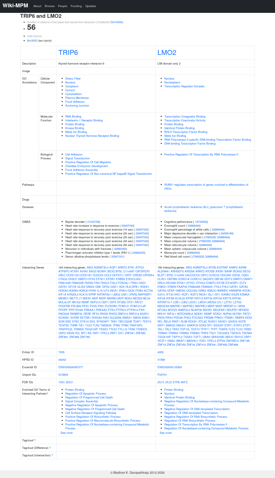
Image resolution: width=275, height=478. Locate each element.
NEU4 (146, 298)
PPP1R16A (76, 310)
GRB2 (202, 290)
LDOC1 (192, 302)
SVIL (93, 321)
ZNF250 (181, 344)
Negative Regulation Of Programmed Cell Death (95, 409)
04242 (62, 359)
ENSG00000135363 (169, 367)
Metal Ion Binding (76, 132)
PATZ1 (139, 302)
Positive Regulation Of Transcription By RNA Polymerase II (201, 154)
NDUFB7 (232, 310)
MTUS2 (162, 310)
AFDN (212, 267)
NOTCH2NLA (185, 314)
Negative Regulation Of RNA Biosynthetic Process (195, 417)
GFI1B (72, 287)
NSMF (85, 302)
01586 (161, 359)
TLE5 (88, 325)
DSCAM (171, 283)
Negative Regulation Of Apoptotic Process (91, 405)
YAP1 (95, 333)
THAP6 (223, 329)
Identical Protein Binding (179, 128)
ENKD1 (162, 287)
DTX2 (91, 279)
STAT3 (238, 325)
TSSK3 (103, 329)
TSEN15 (235, 333)
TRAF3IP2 (135, 325)
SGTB (242, 321)
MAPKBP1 (145, 294)
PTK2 (111, 310)
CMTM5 (172, 279)
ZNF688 (74, 337)
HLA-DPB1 (132, 287)
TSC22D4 (223, 333)
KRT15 (198, 298)
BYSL (119, 271)
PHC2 (187, 317)
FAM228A (194, 287)
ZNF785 (85, 337)
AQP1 (113, 267)
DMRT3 (82, 279)
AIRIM (242, 267)
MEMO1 (63, 298)
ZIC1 (121, 333)
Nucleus (70, 82)
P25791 (162, 374)
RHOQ (113, 314)
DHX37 (72, 279)
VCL (77, 333)
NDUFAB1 (219, 310)
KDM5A (244, 294)
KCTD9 (148, 290)
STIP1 (247, 325)
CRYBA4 (148, 275)
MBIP (211, 306)
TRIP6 (68, 52)
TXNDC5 (141, 329)
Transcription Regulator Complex (184, 86)
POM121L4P (138, 306)
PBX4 (169, 317)
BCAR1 (102, 271)
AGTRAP (222, 267)
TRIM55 (184, 333)
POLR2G (197, 317)
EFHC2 (200, 283)
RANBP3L (76, 314)
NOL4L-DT (64, 302)
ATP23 (139, 267)
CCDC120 (72, 275)
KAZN (235, 294)
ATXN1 (74, 271)
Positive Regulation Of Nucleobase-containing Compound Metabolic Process (107, 426)
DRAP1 (248, 279)
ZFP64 (221, 341)
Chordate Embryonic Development (86, 166)
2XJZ (168, 382)
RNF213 (123, 314)
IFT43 (169, 294)
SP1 (209, 325)
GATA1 (62, 287)
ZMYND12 (232, 341)
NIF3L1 (171, 314)
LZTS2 (237, 302)
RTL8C (203, 321)
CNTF (128, 275)
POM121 (123, 306)
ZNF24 (171, 344)
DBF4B (218, 279)
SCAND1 (64, 317)
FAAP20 (182, 287)
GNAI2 (90, 287)
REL (160, 321)
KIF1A (62, 294)
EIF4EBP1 (232, 283)
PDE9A (178, 317)
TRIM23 (162, 333)
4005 (160, 352)
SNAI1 (146, 317)
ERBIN (172, 287)
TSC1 (212, 333)
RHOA (104, 314)
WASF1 (181, 341)
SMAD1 (127, 317)
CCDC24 (98, 275)
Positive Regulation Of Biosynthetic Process (93, 417)
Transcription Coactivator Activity (185, 120)
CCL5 (107, 275)
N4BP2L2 (184, 310)
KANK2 (226, 294)
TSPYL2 (177, 337)
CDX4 (245, 275)
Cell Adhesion (73, 154)
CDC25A (225, 275)
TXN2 (131, 329)
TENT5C (63, 325)
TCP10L (185, 329)
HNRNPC (222, 290)
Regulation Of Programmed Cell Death (89, 397)
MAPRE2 (188, 306)
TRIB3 (247, 329)
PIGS (93, 306)
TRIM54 (173, 333)
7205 (61, 352)
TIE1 (81, 325)
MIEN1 (87, 298)
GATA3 (161, 290)
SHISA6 (97, 317)
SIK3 (106, 317)
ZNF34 (191, 344)
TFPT (214, 329)
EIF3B (221, 283)
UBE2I (229, 337)
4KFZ (184, 382)
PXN (141, 310)
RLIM (184, 321)
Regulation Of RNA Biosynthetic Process (189, 420)
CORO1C (196, 279)
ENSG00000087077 (70, 367)
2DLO (69, 382)
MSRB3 (112, 298)
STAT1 (228, 325)
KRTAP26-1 (104, 294)
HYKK (92, 290)
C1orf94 (179, 275)
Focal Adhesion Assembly (81, 170)
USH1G (238, 337)
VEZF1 (161, 341)
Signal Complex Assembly (81, 401)
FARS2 (89, 283)
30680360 (120, 249)
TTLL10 (122, 329)
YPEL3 (104, 333)
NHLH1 (161, 314)
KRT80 (236, 298)
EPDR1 (110, 279)
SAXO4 (232, 321)
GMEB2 (180, 290)
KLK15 (83, 294)
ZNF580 (140, 333)
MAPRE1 (176, 306)
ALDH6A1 (163, 271)
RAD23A (63, 314)
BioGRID (32, 40)
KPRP (92, 294)
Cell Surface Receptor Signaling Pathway (90, 413)
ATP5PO (63, 271)
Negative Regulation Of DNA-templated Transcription (197, 409)
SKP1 (161, 325)
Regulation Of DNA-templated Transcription (191, 413)
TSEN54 (246, 333)
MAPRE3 (201, 306)
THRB (74, 325)
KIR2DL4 (72, 294)
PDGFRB (64, 306)
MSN (241, 306)
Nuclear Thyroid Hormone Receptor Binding (92, 136)
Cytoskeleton (73, 94)
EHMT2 (211, 283)
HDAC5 (211, 290)
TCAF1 (137, 321)
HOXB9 (73, 290)
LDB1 (176, 302)
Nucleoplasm (172, 82)
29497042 (127, 225)
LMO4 (202, 302)
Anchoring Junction (77, 105)
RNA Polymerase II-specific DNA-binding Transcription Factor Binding (207, 139)
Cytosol (70, 90)
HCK (122, 287)
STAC (75, 321)
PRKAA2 (101, 310)
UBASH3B (217, 337)
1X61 (61, 382)
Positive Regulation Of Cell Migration (88, 162)
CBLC (62, 275)
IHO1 (177, 294)
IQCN (130, 290)
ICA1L (161, 294)
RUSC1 (212, 321)
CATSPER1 (142, 271)
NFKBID (243, 310)
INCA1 (114, 290)
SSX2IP (218, 325)
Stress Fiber (73, 78)
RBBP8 (239, 317)
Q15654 (63, 374)
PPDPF (63, 310)
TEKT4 (146, 321)
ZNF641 (212, 344)
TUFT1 (197, 337)
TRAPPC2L (65, 329)
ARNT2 (122, 267)
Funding (76, 6)
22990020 (138, 252)
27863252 (210, 237)
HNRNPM (235, 290)
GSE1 (114, 287)
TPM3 (116, 325)
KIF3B (170, 298)
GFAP (171, 290)
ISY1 (217, 294)
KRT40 (217, 298)
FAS (97, 283)
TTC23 (113, 329)
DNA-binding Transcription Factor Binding (189, 143)
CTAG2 (62, 279)
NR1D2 (76, 302)
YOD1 (202, 341)
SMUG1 (181, 325)
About (37, 6)
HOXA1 (144, 287)
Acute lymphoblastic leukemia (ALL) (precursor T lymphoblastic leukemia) (203, 209)
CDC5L (236, 275)
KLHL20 (180, 298)
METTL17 (76, 298)
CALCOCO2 (192, 275)
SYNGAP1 (103, 321)
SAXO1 (144, 314)
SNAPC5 (192, 325)
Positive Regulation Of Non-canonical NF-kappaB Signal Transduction (108, 174)
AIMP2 (233, 267)
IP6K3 (123, 290)
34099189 (226, 233)
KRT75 (227, 298)
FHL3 (113, 283)
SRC (68, 321)
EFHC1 (100, 279)
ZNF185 (245, 341)
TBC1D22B (125, 321)
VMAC (171, 341)
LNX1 (124, 294)
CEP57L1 (118, 275)
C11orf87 (128, 271)
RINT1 (176, 321)
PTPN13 (121, 310)
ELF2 (243, 283)
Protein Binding (74, 124)
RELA (167, 321)
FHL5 (225, 287)
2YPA (176, 382)
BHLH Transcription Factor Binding (185, 132)
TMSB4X (106, 325)
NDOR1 (207, 310)
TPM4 (124, 325)
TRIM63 (195, 333)
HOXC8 (83, 290)
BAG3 (92, 271)
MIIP (95, 298)
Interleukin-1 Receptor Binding (84, 120)
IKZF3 (194, 294)
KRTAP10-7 (164, 302)
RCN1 (248, 317)
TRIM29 (79, 329)
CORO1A (183, 279)
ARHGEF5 (177, 271)
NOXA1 (198, 314)
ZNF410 (201, 344)
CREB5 (137, 275)
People (62, 6)
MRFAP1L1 (230, 306)
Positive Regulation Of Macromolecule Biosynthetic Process (103, 420)
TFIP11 (205, 329)
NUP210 (95, 302)
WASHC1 (192, 341)
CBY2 (204, 275)
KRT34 (208, 298)
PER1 (85, 306)
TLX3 (239, 329)
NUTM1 (237, 314)
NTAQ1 (217, 314)
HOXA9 (63, 290)
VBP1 (247, 337)
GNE (98, 287)
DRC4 (161, 283)
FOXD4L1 (124, 283)
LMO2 (166, 52)
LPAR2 (133, 294)
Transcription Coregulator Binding (184, 116)
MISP (102, 298)
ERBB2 (120, 279)
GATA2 (243, 287)
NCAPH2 (196, 310)
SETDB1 (85, 317)
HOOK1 (247, 290)
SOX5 (202, 325)
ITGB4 (139, 290)
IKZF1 (185, 294)
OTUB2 (121, 302)
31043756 (93, 222)
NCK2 (128, 298)
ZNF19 (161, 344)
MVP (121, 298)
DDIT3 (228, 279)
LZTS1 (228, 302)
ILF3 (106, 290)
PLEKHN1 (111, 306)
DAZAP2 (208, 279)
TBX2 (175, 329)
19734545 (201, 222)
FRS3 (134, 283)
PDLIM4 (76, 306)
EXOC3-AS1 (134, 279)
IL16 (99, 290)
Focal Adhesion (75, 102)
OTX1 (130, 302)
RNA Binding (73, 116)
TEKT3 (195, 329)
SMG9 (137, 317)
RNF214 (134, 314)
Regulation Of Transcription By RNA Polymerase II (195, 424)
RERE (87, 314)
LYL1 (220, 302)
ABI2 (90, 267)
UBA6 (206, 337)
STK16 (84, 321)
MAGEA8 (163, 306)
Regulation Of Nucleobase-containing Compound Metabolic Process (206, 428)
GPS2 (106, 287)
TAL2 (168, 329)
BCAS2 (237, 271)
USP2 (62, 333)
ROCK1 (193, 321)
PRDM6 (209, 317)
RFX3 (95, 314)
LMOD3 (211, 302)
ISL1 (211, 294)
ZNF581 (63, 337)
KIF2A (161, 298)
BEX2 (111, 271)
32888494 (194, 225)
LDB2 (184, 302)
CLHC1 (161, 279)
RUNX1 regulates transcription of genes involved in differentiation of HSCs (206, 186)
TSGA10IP (91, 329)
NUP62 (227, 314)
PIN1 (101, 306)
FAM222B (78, 283)
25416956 (116, 22)
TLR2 (96, 325)
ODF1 (105, 302)
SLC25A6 (115, 317)
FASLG (105, 283)
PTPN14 (132, 310)
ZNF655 (222, 344)
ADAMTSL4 (101, 267)
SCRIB (74, 317)
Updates (90, 6)
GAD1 (142, 283)
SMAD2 (170, 325)
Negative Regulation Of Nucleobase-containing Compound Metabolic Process (206, 403)
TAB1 (113, 321)
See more (67, 433)
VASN (70, 333)
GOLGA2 (191, 290)
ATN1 (131, 267)
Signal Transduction (77, 158)
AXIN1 (84, 271)
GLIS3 (81, 287)
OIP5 (113, 302)
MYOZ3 (172, 310)
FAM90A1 (207, 287)
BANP (228, 271)
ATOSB (210, 271)
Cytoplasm (72, 86)
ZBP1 (113, 333)
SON (61, 321)
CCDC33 (214, 275)
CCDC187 (85, 275)
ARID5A (190, 271)
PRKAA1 (89, 310)
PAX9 (161, 317)
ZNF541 (130, 333)
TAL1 (160, 329)
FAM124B (64, 283)
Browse (50, 6)
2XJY (160, 382)
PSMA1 (229, 317)
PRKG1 (219, 317)
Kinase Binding (74, 128)
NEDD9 (137, 298)
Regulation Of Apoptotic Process (85, 393)
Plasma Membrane (77, 98)
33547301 (117, 256)
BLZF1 (161, 275)
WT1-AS (86, 333)
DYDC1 (181, 283)
